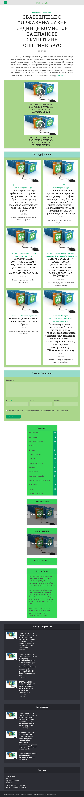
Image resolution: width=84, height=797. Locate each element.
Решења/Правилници (60, 321)
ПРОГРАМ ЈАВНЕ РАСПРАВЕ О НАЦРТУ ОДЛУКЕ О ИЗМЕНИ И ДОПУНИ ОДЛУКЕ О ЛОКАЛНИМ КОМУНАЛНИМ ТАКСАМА (24, 266)
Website (57, 400)
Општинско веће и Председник (66, 256)
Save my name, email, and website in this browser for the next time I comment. (38, 411)
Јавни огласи (17, 185)
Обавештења (47, 13)
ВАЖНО (63, 253)
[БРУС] (42, 2)
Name (9, 400)
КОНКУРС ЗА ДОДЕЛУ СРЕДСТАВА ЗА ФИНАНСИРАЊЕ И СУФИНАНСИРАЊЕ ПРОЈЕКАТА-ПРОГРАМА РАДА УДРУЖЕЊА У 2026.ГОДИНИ (60, 267)
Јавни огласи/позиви (54, 185)
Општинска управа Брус (23, 188)
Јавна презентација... (42, 543)
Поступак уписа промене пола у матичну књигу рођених (23, 321)
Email (33, 400)
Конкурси (71, 253)
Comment (10, 380)
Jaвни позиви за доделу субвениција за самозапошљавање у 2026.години (28, 757)
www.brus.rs (62, 75)
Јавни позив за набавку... (42, 514)
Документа (36, 13)
